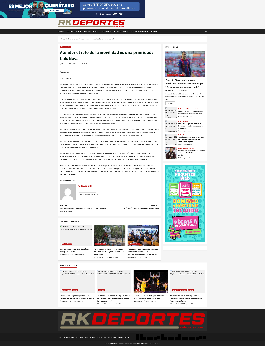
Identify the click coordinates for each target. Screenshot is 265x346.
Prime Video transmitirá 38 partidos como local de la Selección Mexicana (171, 153)
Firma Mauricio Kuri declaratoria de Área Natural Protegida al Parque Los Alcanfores (109, 251)
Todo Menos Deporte (139, 31)
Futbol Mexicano (172, 74)
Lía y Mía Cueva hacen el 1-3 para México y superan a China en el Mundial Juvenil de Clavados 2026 (113, 298)
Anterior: (83, 208)
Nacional (105, 31)
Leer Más (171, 103)
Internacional (120, 31)
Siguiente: (141, 206)
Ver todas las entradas (87, 194)
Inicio (60, 31)
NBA (137, 290)
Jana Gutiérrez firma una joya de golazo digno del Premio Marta (171, 112)
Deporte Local (73, 31)
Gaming (154, 31)
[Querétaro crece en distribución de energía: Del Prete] (76, 235)
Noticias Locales (91, 31)
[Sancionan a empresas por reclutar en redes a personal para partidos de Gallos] (77, 281)
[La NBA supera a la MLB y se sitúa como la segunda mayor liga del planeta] (151, 281)
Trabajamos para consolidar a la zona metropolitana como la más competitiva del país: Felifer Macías (143, 251)
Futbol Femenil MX (184, 109)
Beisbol (174, 290)
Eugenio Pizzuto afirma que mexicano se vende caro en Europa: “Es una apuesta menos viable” (184, 83)
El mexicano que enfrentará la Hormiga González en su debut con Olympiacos (171, 126)
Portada (181, 74)
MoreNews (145, 344)
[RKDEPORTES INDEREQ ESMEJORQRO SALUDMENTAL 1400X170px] (72, 9)
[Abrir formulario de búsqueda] (206, 31)
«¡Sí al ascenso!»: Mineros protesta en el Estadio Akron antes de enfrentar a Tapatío (171, 139)
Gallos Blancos (66, 290)
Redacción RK (66, 64)
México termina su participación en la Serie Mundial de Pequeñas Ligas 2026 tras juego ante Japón (186, 298)
